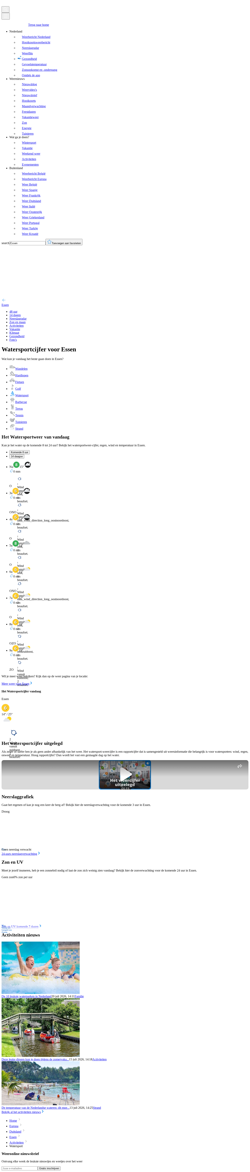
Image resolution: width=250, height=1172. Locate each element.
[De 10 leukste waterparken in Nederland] (41, 992)
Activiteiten (99, 1059)
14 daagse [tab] (17, 456)
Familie (79, 996)
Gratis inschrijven (49, 1168)
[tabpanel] (125, 574)
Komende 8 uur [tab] (19, 452)
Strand (97, 1107)
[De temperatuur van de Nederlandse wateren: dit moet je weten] (41, 1104)
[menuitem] (128, 53)
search (5, 243)
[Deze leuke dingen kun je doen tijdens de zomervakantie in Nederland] (41, 1055)
